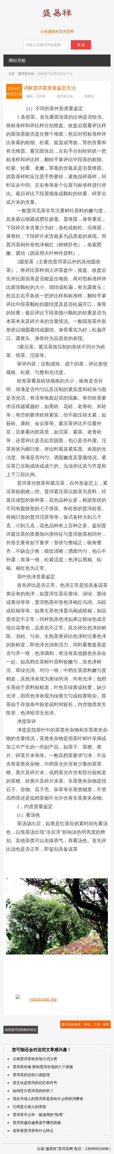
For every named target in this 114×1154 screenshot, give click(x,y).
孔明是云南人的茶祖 (29, 1107)
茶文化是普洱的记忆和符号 (35, 1083)
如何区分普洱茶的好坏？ (33, 1091)
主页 (11, 74)
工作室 (40, 96)
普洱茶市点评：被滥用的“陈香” (38, 1115)
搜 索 (81, 45)
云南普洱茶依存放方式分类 (35, 1059)
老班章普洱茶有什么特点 (33, 1131)
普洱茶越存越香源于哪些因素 (37, 1123)
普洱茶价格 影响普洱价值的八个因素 (43, 1067)
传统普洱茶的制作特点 (21, 1030)
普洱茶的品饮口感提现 (31, 1075)
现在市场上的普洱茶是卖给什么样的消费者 (48, 1099)
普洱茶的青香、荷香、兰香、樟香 (85, 1024)
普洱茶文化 (26, 74)
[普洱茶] (57, 18)
